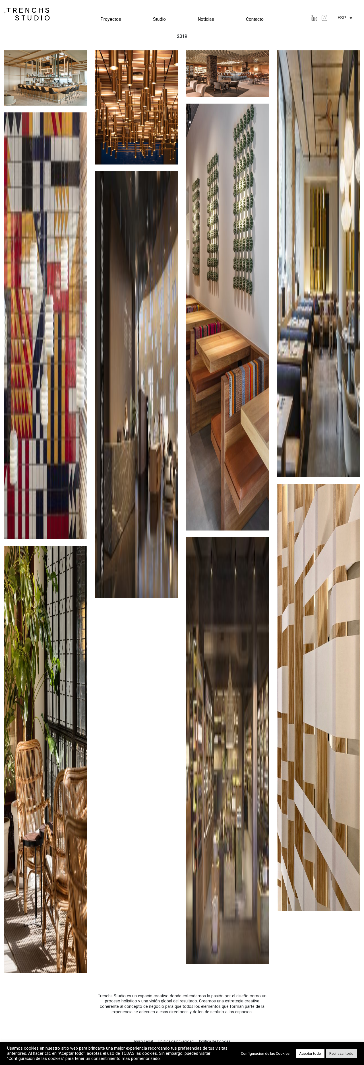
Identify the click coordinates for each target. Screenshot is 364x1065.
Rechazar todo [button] (341, 1053)
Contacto (255, 19)
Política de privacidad (176, 1041)
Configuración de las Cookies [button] (265, 1053)
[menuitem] (345, 18)
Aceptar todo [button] (310, 1053)
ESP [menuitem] (342, 17)
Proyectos (110, 19)
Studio (159, 19)
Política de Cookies (214, 1041)
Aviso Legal (144, 1041)
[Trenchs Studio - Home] (27, 14)
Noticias (206, 19)
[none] (345, 18)
